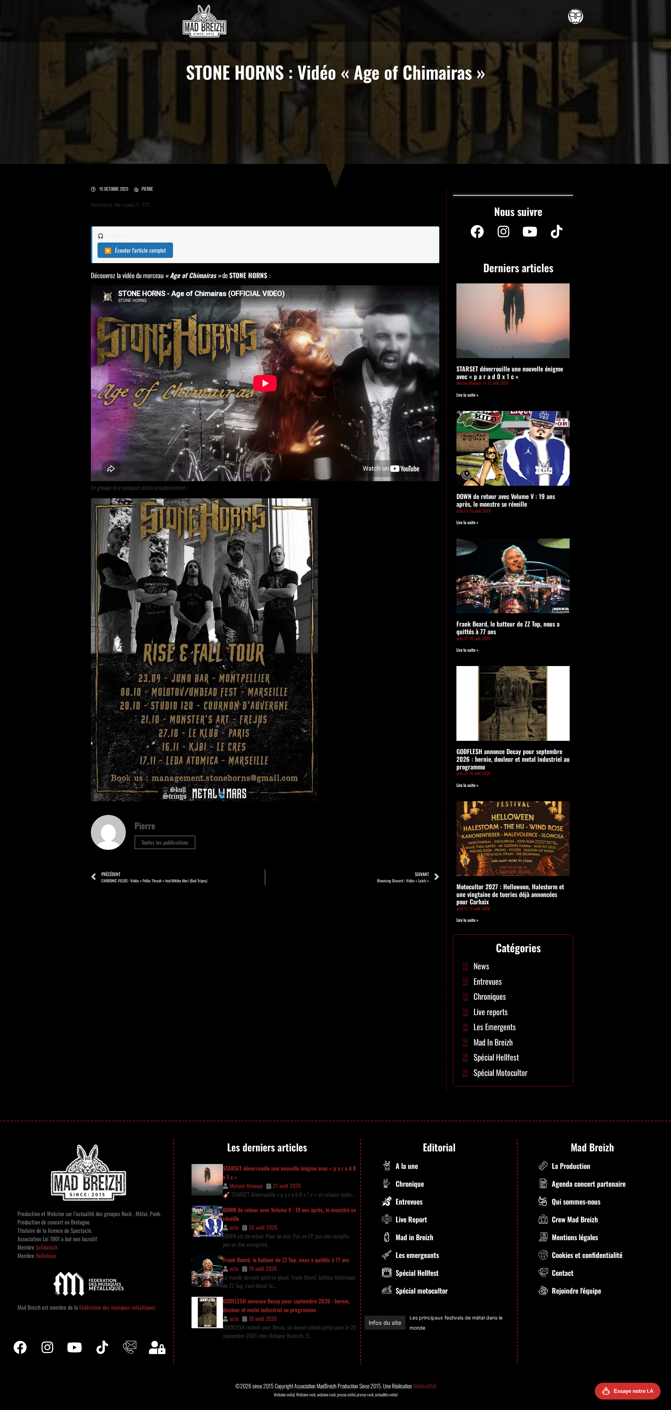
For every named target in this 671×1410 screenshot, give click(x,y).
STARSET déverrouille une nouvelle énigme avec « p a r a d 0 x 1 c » (509, 372)
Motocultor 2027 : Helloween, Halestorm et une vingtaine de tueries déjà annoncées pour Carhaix (510, 894)
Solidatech (47, 1247)
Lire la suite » (467, 395)
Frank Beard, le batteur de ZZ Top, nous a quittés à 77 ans (508, 627)
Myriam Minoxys (246, 1185)
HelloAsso (45, 1255)
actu (234, 1227)
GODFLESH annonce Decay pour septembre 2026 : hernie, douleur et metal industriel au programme (513, 759)
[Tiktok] (102, 1347)
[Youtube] (530, 231)
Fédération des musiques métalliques (117, 1307)
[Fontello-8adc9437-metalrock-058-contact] (129, 1347)
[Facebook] (477, 231)
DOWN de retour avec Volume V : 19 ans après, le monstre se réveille (505, 500)
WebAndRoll (424, 1386)
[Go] (576, 16)
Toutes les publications (165, 842)
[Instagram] (503, 231)
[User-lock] (157, 1347)
